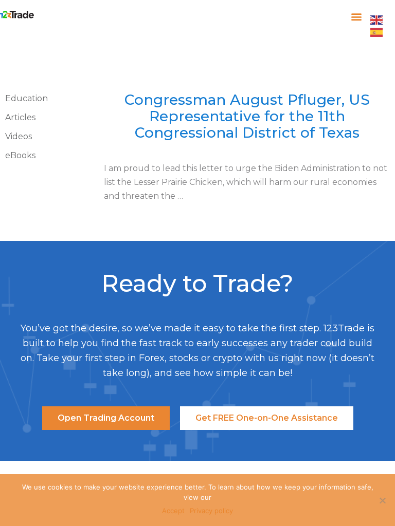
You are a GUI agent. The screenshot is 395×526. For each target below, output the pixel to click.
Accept (173, 510)
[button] (356, 16)
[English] (377, 19)
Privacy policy (211, 510)
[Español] (377, 31)
